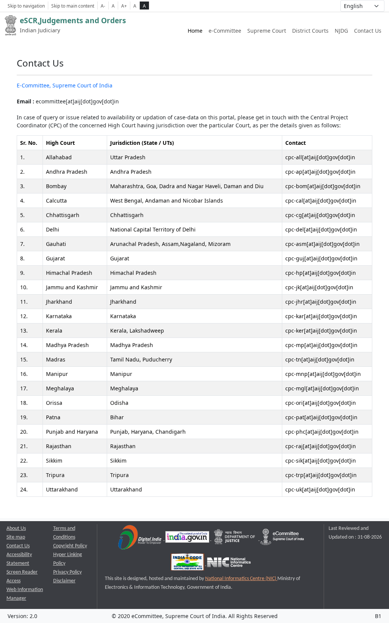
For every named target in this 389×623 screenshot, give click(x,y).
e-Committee (225, 30)
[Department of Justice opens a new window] (235, 538)
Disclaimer (64, 581)
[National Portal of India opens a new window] (187, 538)
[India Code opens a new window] (188, 563)
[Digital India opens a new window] (140, 538)
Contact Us (367, 30)
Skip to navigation (26, 6)
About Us (16, 528)
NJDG (341, 30)
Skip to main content (72, 6)
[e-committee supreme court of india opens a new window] (282, 538)
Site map (15, 537)
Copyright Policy (70, 546)
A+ (124, 6)
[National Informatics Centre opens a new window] (228, 563)
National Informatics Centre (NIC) (241, 578)
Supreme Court (266, 30)
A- (103, 6)
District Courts (310, 30)
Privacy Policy (67, 572)
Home (195, 30)
